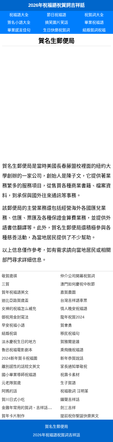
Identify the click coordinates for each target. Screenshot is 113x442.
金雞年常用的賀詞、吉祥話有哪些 (30, 407)
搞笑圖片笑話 (56, 22)
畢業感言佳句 (18, 30)
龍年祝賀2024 (72, 317)
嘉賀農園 (68, 292)
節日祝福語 (56, 15)
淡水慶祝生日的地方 (19, 341)
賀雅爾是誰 (70, 341)
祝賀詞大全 (94, 15)
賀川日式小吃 (13, 399)
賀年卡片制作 (13, 416)
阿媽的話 (9, 391)
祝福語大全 (19, 15)
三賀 (5, 284)
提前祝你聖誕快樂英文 (79, 416)
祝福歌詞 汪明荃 (74, 391)
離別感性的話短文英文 (21, 366)
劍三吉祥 (68, 407)
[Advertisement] (56, 102)
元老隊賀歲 (11, 383)
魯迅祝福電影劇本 (17, 350)
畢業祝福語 (94, 22)
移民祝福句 (70, 333)
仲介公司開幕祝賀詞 (77, 276)
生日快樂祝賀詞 (56, 30)
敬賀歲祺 (9, 276)
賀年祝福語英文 (15, 292)
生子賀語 (68, 383)
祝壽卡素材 (70, 374)
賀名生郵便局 (56, 426)
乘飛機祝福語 (71, 350)
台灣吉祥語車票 (73, 300)
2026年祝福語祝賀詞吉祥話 (56, 5)
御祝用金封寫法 (15, 317)
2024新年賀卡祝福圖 (19, 358)
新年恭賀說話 (71, 358)
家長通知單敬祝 (73, 366)
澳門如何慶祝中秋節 (77, 284)
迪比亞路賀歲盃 (15, 300)
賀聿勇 (66, 325)
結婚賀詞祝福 (94, 30)
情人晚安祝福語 (73, 308)
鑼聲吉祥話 (70, 399)
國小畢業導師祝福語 (19, 374)
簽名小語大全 (18, 22)
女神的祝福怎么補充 (19, 308)
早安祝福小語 (13, 325)
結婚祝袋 (9, 333)
